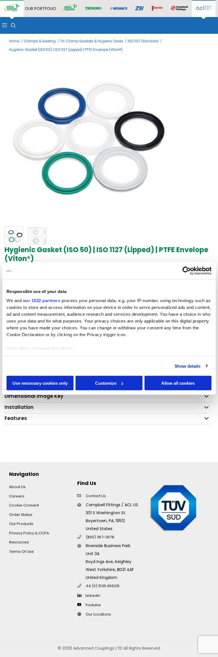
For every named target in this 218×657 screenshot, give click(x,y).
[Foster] (157, 8)
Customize (105, 383)
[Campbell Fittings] (179, 8)
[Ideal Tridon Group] (12, 8)
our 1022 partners (41, 300)
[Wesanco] (118, 9)
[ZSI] (139, 8)
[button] (14, 236)
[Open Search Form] (13, 25)
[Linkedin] (80, 595)
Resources (19, 542)
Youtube (93, 605)
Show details (187, 365)
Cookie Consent (24, 505)
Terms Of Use (21, 551)
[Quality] (173, 507)
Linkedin (92, 595)
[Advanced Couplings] (203, 8)
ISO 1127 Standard (143, 41)
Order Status (20, 514)
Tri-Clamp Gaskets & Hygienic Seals (91, 41)
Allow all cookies (178, 383)
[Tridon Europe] (93, 9)
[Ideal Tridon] (69, 8)
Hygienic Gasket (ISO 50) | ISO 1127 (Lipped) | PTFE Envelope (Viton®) (66, 49)
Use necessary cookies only (40, 383)
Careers (16, 496)
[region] (109, 236)
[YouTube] (80, 604)
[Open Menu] (4, 25)
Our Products (21, 523)
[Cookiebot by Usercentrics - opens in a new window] (186, 271)
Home (14, 41)
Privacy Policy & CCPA (29, 533)
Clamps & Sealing (40, 41)
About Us (17, 486)
